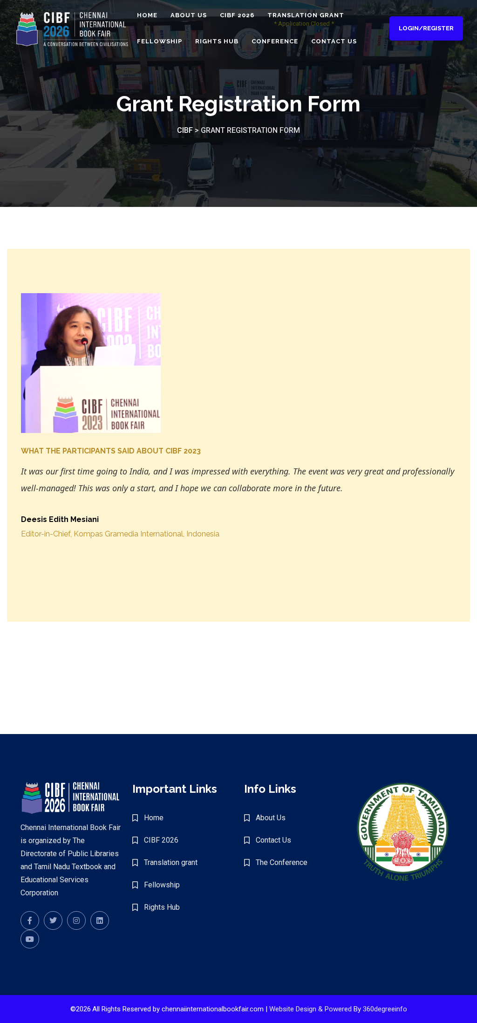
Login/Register (426, 28)
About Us (188, 15)
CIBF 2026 (237, 15)
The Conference (281, 862)
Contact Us (334, 41)
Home (147, 15)
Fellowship (159, 41)
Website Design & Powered (310, 1009)
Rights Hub (216, 41)
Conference (275, 41)
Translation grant (305, 15)
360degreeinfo (385, 1009)
